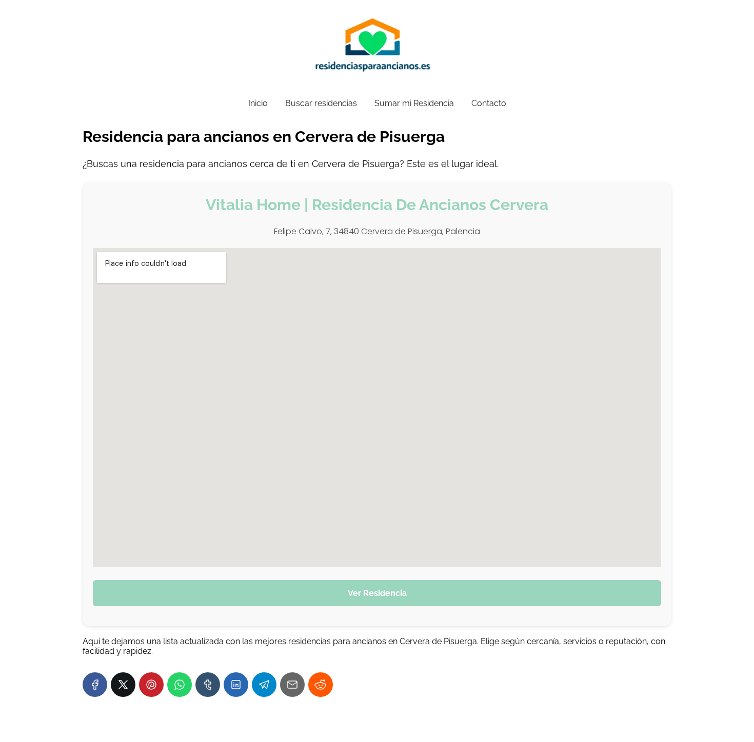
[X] (123, 684)
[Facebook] (95, 684)
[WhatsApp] (179, 684)
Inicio (258, 103)
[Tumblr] (207, 684)
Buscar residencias (321, 103)
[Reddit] (320, 684)
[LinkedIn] (236, 684)
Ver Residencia (377, 593)
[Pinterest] (151, 684)
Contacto (488, 103)
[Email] (292, 684)
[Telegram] (264, 684)
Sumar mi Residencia (414, 103)
